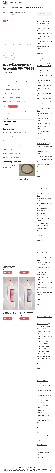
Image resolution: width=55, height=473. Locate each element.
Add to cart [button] (7, 272)
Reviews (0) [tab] (7, 124)
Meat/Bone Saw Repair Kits (44, 435)
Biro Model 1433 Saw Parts (44, 88)
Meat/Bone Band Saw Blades (44, 430)
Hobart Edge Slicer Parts (20, 12)
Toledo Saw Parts (41, 449)
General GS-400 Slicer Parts (44, 164)
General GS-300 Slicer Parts (44, 159)
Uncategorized (41, 457)
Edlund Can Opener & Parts (44, 139)
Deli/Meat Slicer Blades (43, 136)
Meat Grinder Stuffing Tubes (44, 420)
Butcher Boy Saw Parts (43, 123)
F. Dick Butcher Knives (43, 143)
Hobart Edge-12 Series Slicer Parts (12, 113)
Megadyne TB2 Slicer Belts (44, 440)
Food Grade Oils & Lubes (43, 156)
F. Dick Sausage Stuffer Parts (44, 146)
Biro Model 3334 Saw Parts (44, 93)
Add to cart (12, 106)
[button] (32, 22)
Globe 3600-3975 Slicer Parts (44, 184)
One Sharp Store (13, 3)
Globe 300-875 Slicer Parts (44, 179)
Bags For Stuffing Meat (43, 33)
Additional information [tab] (10, 121)
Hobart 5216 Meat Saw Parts (44, 287)
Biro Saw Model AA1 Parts (44, 103)
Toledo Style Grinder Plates (44, 452)
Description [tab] (7, 118)
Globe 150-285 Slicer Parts (44, 169)
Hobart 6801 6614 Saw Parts (44, 302)
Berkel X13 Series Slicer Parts (44, 75)
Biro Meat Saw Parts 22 (43, 85)
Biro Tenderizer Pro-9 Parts (44, 113)
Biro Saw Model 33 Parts (43, 101)
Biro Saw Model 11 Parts (43, 98)
